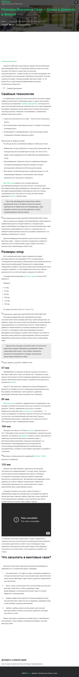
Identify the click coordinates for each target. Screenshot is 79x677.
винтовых (30, 430)
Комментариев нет (24, 25)
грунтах (13, 382)
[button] (76, 2)
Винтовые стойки (39, 456)
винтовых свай (29, 276)
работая (13, 196)
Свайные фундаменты (30, 104)
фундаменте (23, 436)
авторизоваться (37, 664)
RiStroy (6, 1)
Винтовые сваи (9, 183)
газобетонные (28, 411)
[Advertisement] (26, 45)
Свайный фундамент (9, 61)
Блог (12, 25)
